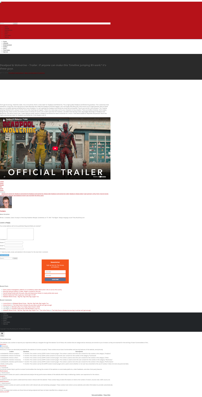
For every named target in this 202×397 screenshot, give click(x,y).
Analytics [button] (2, 376)
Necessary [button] (3, 344)
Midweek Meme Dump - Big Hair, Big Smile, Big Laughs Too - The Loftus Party (26, 310)
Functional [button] (3, 366)
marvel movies (104, 194)
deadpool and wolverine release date (40, 194)
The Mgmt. (11, 73)
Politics (5, 46)
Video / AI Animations (30, 73)
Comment (3, 239)
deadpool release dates (76, 194)
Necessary (5, 346)
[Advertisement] (101, 91)
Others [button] (2, 387)
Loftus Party (96, 194)
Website (2, 249)
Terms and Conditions (97, 395)
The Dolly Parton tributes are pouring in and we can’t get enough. (32, 305)
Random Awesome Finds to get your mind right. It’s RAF (19, 295)
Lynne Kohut (7, 303)
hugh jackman (88, 194)
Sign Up (7, 37)
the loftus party (39, 195)
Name (2, 242)
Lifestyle (5, 43)
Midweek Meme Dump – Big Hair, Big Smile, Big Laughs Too (21, 296)
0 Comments (41, 73)
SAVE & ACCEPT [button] (4, 392)
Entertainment (7, 45)
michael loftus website (6, 195)
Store (4, 48)
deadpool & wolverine (8, 194)
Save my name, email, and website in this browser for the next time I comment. (25, 252)
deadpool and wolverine (22, 194)
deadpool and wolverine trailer (60, 194)
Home (5, 41)
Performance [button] (4, 371)
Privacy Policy (107, 395)
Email (2, 246)
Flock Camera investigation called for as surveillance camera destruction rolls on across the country (32, 290)
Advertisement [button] (4, 381)
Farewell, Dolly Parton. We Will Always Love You (26, 308)
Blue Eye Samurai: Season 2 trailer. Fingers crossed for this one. (22, 291)
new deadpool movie (19, 195)
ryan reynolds (30, 195)
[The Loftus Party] (11, 3)
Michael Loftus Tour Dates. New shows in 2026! (26, 307)
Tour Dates (6, 50)
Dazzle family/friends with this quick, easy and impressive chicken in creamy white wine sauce (30, 293)
